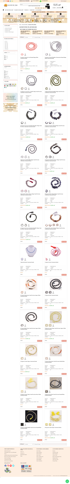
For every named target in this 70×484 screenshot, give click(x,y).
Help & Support (55, 453)
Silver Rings (38, 450)
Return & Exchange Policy (57, 456)
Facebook (4, 1)
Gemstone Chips (7, 30)
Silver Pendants (39, 452)
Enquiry (54, 450)
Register (59, 7)
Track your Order (55, 459)
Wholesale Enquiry (23, 454)
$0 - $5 (6, 41)
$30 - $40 (6, 46)
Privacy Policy (55, 460)
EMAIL (12, 1)
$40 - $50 (6, 47)
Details (21, 70)
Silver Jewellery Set (40, 456)
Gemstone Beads (25, 24)
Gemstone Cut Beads (8, 29)
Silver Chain (39, 455)
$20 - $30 (6, 45)
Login (54, 7)
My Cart (55, 4)
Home (20, 24)
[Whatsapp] (40, 1)
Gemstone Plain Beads (8, 28)
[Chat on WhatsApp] (67, 481)
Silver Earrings (39, 453)
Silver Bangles (39, 459)
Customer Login (55, 452)
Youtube (8, 1)
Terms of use (55, 455)
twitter (10, 1)
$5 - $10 (6, 42)
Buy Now (39, 71)
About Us (22, 451)
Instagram (6, 1)
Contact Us (22, 453)
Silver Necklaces (39, 460)
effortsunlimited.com (63, 475)
